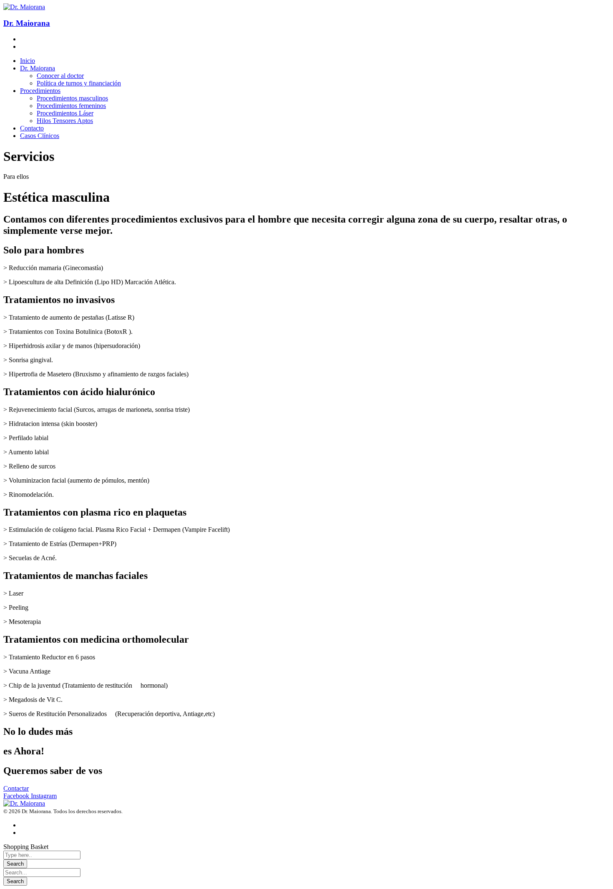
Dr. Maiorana (26, 23)
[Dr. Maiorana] (24, 803)
